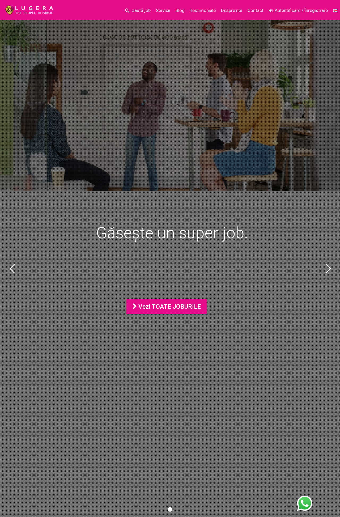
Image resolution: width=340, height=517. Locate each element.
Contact (256, 10)
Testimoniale (203, 10)
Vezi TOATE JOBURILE (169, 306)
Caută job (141, 10)
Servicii (163, 10)
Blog (180, 10)
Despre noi (231, 10)
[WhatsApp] (304, 503)
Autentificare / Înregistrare (301, 10)
